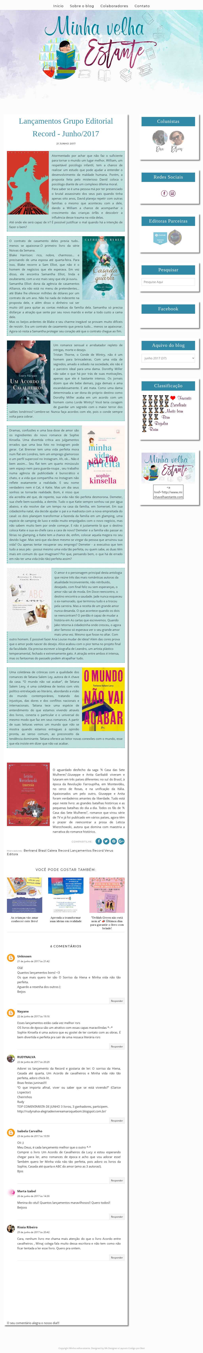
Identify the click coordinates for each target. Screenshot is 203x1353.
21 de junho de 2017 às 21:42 (33, 961)
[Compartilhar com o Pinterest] (114, 841)
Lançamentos (81, 850)
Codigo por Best (136, 1348)
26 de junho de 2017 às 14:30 (33, 1196)
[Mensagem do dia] (160, 151)
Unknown (24, 956)
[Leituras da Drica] (177, 151)
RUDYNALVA (26, 1057)
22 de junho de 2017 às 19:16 (33, 1016)
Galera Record (58, 850)
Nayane (23, 1011)
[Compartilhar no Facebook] (99, 841)
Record (98, 850)
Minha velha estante (79, 1348)
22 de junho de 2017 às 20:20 (33, 1062)
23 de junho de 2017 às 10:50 (33, 1136)
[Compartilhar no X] (106, 841)
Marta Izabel (26, 1191)
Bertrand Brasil (35, 850)
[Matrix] (160, 244)
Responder (117, 1001)
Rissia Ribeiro (27, 1227)
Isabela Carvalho (29, 1131)
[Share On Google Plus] (121, 841)
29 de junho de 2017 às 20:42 (33, 1232)
